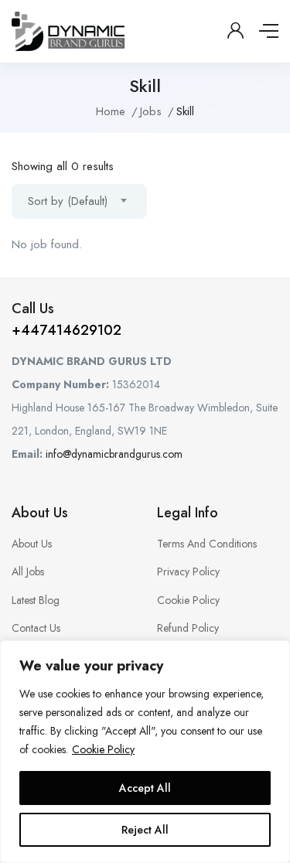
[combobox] (79, 201)
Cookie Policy (103, 749)
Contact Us (36, 628)
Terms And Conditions (207, 543)
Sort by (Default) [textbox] (67, 201)
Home (110, 111)
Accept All (145, 788)
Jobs (151, 111)
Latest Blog (36, 600)
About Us (32, 543)
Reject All (145, 829)
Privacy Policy (188, 571)
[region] (145, 751)
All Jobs (28, 571)
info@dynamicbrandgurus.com (114, 454)
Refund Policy (188, 628)
